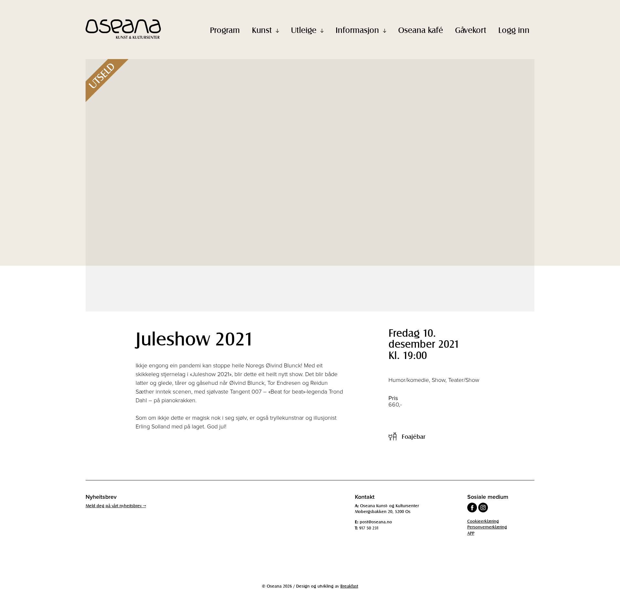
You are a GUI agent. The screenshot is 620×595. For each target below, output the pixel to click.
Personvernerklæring (487, 526)
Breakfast (349, 586)
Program (225, 30)
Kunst (262, 30)
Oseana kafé (420, 30)
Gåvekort (470, 30)
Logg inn (514, 30)
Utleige (303, 30)
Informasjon (357, 30)
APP (470, 533)
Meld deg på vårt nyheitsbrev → (116, 505)
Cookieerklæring (483, 521)
